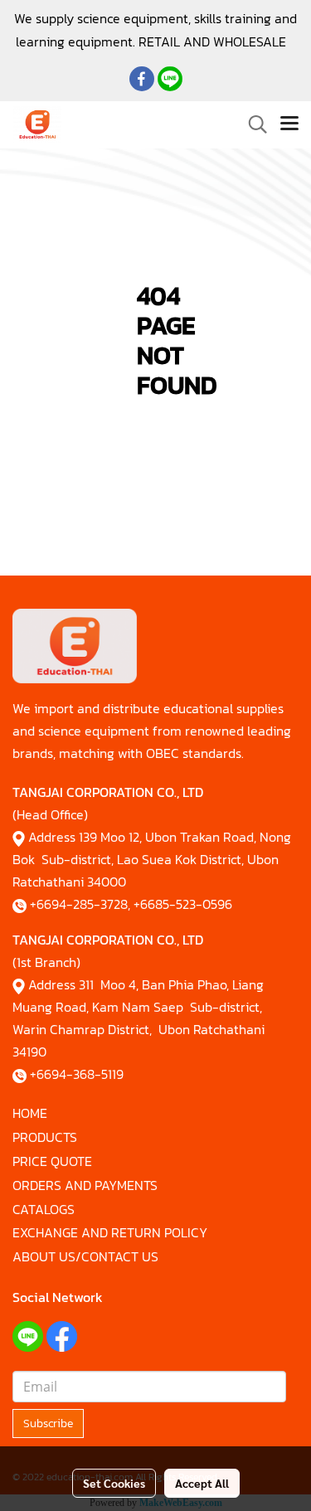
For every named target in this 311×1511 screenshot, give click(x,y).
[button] (252, 124)
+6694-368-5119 (77, 1074)
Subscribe (48, 1423)
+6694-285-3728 (79, 904)
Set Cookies (114, 1482)
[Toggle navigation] (289, 124)
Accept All (202, 1482)
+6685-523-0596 (183, 904)
